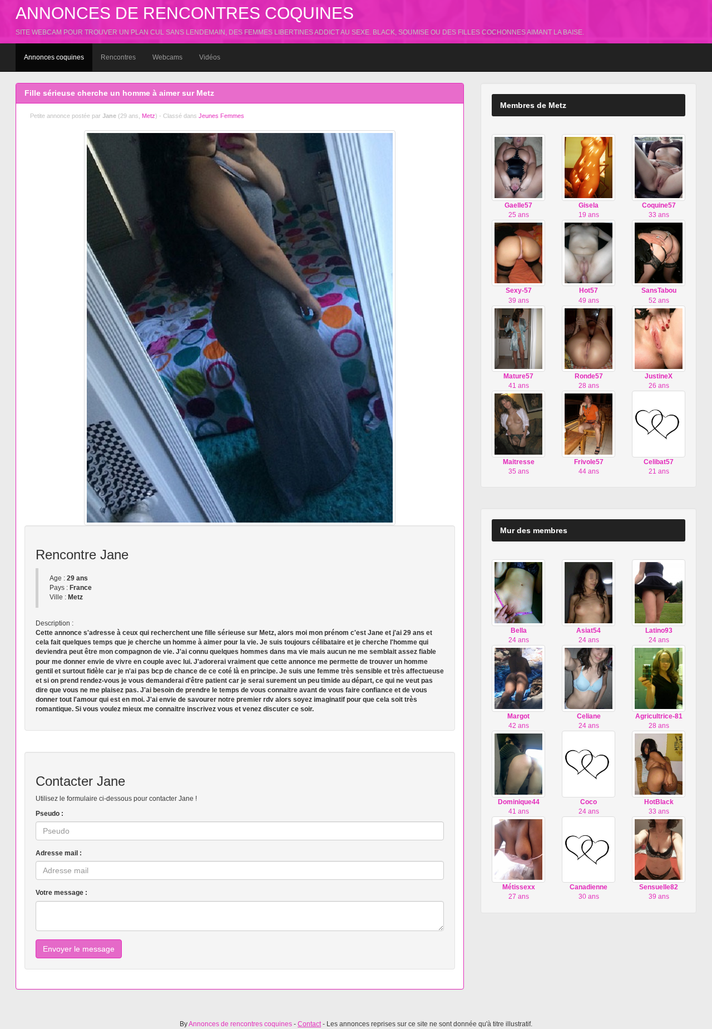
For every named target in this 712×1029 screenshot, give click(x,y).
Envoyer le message (79, 948)
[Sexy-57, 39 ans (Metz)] (518, 253)
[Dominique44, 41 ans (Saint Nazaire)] (518, 763)
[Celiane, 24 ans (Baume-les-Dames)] (588, 678)
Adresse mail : (59, 853)
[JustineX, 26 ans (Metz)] (658, 338)
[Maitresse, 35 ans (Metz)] (518, 423)
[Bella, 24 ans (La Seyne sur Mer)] (518, 592)
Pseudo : (49, 814)
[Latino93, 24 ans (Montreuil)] (658, 592)
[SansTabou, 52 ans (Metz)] (658, 253)
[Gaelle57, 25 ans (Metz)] (518, 167)
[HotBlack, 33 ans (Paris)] (658, 763)
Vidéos (209, 57)
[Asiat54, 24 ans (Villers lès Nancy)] (588, 592)
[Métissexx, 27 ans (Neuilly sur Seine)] (518, 849)
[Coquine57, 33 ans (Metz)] (658, 167)
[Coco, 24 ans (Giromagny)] (588, 763)
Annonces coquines (54, 57)
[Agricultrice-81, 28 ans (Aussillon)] (658, 678)
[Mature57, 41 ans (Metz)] (518, 338)
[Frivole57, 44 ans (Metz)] (588, 423)
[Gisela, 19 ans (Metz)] (588, 167)
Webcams (167, 57)
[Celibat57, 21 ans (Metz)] (658, 423)
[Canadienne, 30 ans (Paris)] (588, 849)
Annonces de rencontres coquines (185, 13)
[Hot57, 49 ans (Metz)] (588, 253)
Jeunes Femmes (221, 115)
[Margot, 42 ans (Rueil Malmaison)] (518, 678)
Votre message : (61, 893)
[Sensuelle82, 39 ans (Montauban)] (658, 849)
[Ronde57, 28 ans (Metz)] (588, 338)
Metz (148, 115)
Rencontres (118, 57)
